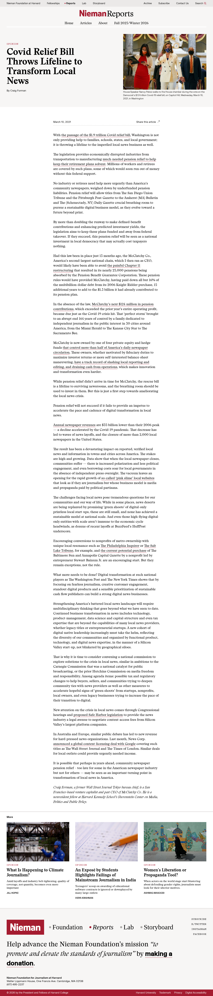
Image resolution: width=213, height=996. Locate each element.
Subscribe (164, 3)
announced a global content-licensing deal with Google (94, 744)
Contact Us (182, 3)
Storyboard (99, 3)
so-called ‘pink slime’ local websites (127, 478)
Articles (86, 23)
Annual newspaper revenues (74, 425)
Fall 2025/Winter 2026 (131, 23)
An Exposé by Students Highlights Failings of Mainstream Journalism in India (105, 875)
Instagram (198, 929)
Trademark (165, 992)
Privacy (178, 992)
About (102, 23)
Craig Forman (18, 90)
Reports (70, 3)
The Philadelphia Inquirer (120, 546)
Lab (84, 3)
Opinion (12, 43)
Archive (148, 3)
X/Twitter (198, 924)
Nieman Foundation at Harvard (23, 3)
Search (199, 3)
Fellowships (53, 3)
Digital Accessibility (195, 992)
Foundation (67, 927)
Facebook (199, 934)
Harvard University (146, 992)
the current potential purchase (123, 550)
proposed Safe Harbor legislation (98, 715)
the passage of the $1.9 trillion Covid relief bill (95, 135)
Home (69, 23)
